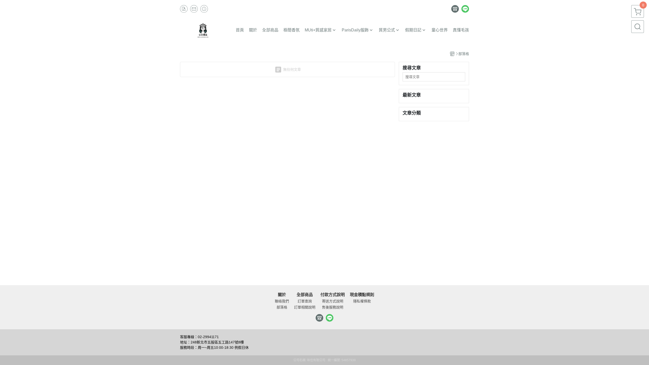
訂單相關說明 (304, 307)
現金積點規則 (362, 295)
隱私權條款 (362, 301)
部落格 (282, 307)
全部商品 (305, 295)
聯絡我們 (282, 301)
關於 (282, 295)
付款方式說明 (332, 295)
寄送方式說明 (332, 301)
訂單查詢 (305, 301)
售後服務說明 (332, 307)
